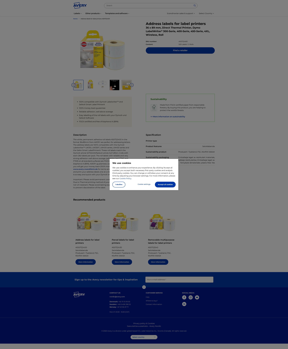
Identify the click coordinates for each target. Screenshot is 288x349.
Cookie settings (144, 184)
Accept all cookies (165, 184)
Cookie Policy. (125, 178)
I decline (118, 184)
